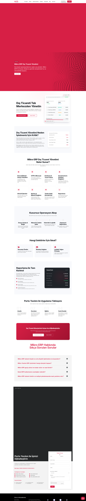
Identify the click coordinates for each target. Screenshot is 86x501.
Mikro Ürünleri (16, 499)
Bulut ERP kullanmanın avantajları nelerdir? (31, 372)
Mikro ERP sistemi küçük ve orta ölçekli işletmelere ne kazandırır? (39, 359)
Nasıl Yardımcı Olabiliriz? (53, 471)
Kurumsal (53, 1)
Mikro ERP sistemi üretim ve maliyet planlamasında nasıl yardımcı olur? (41, 376)
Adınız (51, 456)
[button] (43, 359)
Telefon (51, 467)
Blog (50, 1)
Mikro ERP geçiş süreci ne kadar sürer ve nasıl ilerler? (35, 367)
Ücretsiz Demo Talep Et (22, 115)
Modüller (41, 1)
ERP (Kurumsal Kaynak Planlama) (34, 499)
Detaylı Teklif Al (32, 115)
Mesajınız (51, 475)
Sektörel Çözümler (35, 1)
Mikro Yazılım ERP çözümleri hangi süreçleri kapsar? (34, 363)
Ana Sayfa (26, 1)
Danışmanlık (46, 1)
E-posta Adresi (52, 463)
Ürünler (30, 1)
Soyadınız (61, 456)
